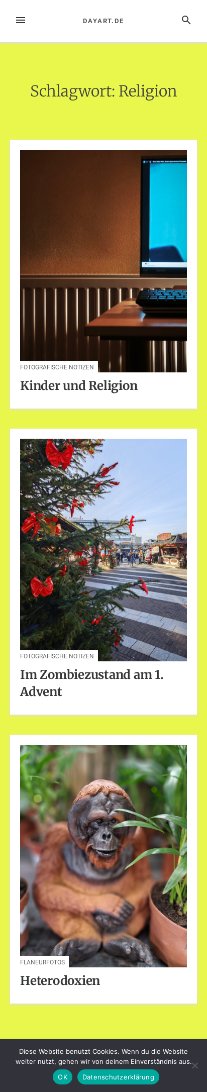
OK (62, 1077)
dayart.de (103, 21)
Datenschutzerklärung (118, 1077)
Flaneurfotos (42, 962)
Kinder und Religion (78, 385)
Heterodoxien (60, 980)
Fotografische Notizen (57, 367)
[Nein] (194, 1065)
